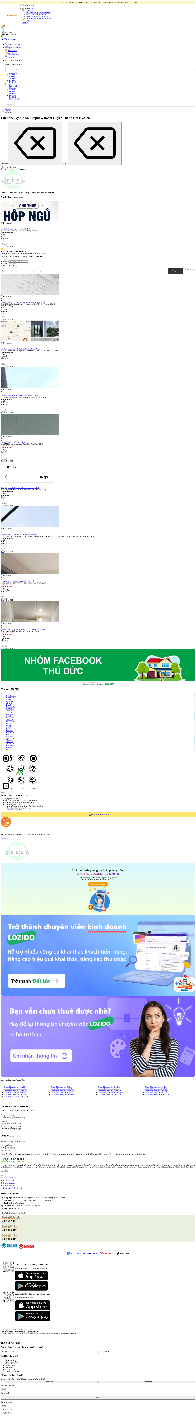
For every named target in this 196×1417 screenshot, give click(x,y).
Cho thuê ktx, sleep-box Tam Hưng (109, 1089)
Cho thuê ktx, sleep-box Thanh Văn (109, 1091)
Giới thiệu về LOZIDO (8, 1178)
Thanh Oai (9, 742)
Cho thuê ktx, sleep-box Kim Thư (62, 1092)
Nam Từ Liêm (11, 718)
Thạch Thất (10, 738)
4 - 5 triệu (12, 80)
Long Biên (9, 701)
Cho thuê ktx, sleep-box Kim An (14, 1092)
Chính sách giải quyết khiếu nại (11, 1188)
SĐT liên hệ (5, 261)
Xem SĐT (9, 246)
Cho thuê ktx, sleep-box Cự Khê (61, 1087)
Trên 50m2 (12, 97)
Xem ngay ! (4, 838)
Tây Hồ (8, 699)
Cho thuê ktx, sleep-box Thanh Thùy (16, 1091)
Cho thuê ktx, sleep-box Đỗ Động (156, 1091)
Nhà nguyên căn (14, 99)
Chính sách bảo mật (7, 1180)
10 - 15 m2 (12, 88)
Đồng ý (4, 1413)
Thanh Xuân (10, 710)
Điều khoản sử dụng (7, 1183)
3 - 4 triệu (12, 78)
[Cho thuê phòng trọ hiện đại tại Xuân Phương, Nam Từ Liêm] (30, 331)
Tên (2, 259)
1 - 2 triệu (12, 75)
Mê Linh (9, 723)
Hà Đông (9, 725)
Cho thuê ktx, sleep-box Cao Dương (109, 1094)
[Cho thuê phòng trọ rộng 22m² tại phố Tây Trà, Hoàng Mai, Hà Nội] (30, 611)
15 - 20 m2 (12, 90)
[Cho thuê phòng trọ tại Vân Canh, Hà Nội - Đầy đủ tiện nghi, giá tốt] (30, 284)
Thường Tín (10, 743)
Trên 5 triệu (12, 82)
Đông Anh (9, 714)
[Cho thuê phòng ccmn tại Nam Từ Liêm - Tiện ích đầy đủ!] (30, 377)
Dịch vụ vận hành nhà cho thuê (36, 14)
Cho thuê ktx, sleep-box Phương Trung (110, 1092)
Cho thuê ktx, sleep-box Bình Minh (62, 1089)
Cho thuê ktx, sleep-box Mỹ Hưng (156, 1087)
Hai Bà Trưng (10, 707)
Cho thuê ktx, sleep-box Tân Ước (156, 1092)
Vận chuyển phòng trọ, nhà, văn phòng (38, 18)
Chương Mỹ (10, 740)
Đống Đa (9, 705)
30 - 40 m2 (12, 93)
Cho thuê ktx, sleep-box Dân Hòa (15, 1094)
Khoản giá (4, 265)
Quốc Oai (9, 736)
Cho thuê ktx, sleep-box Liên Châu (62, 1094)
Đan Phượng (10, 732)
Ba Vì (8, 729)
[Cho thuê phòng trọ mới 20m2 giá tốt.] (30, 424)
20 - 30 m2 (12, 91)
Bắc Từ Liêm (10, 721)
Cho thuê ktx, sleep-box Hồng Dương (16, 1096)
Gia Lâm (9, 716)
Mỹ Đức (9, 749)
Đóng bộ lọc (49, 1381)
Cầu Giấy (9, 703)
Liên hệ (3, 1175)
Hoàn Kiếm (10, 698)
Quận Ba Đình (11, 696)
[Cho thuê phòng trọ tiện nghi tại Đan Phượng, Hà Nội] (30, 516)
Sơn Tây (9, 727)
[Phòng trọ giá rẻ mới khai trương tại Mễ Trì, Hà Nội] (30, 563)
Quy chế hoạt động (7, 1185)
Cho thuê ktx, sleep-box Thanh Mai (62, 1091)
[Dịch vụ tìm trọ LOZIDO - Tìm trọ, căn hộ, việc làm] (9, 16)
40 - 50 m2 (12, 95)
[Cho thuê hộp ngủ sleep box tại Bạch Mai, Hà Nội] (30, 211)
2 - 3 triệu (12, 76)
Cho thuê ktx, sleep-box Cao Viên (15, 1089)
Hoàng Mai (10, 709)
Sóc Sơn (9, 712)
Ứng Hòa (9, 747)
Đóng (3, 1389)
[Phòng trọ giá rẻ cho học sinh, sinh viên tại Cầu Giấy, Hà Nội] (30, 472)
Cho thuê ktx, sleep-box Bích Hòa (109, 1087)
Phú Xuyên (10, 745)
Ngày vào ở (4, 263)
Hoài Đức (9, 734)
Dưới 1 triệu (13, 73)
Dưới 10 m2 (13, 86)
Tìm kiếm (9, 105)
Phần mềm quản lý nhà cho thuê (38, 13)
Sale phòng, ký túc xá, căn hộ (37, 16)
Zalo (2, 246)
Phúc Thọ (9, 731)
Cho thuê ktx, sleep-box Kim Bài (14, 1087)
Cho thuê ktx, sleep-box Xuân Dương (157, 1094)
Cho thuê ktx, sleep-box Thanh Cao (156, 1089)
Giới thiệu (25, 23)
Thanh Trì (9, 720)
